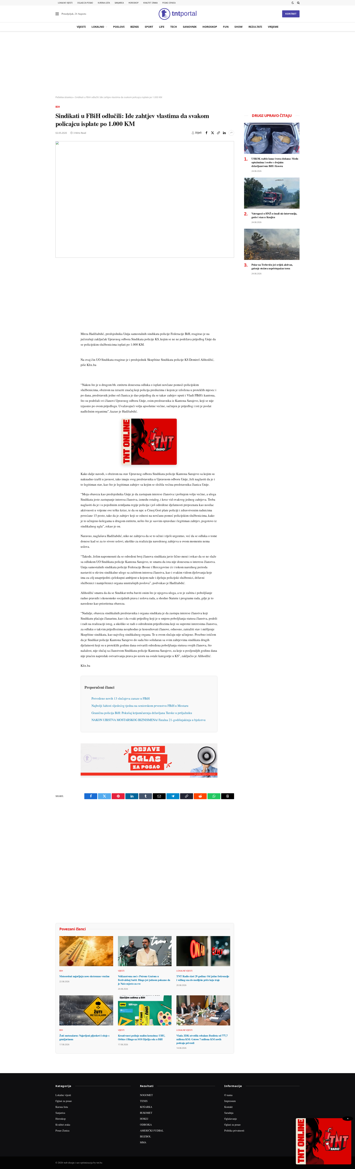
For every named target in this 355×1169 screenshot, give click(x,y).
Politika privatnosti (234, 1130)
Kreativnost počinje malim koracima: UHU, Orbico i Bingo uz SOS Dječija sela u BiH (141, 1037)
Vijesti (81, 26)
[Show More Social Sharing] (231, 133)
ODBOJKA (146, 1124)
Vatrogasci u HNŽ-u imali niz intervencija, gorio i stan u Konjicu (274, 215)
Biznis (134, 26)
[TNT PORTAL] (177, 14)
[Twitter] (58, 284)
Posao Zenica (168, 2)
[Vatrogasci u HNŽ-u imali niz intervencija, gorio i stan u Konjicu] (272, 193)
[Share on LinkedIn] (224, 133)
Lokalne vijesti (65, 2)
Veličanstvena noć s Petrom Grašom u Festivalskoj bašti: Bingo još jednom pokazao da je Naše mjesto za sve (144, 979)
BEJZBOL (145, 1136)
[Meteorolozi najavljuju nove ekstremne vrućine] (86, 951)
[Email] (58, 301)
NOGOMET (146, 1095)
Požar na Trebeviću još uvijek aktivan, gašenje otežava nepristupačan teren (272, 266)
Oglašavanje (230, 1118)
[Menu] (57, 14)
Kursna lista (104, 2)
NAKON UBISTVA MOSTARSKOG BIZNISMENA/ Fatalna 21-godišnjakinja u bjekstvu (149, 720)
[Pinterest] (58, 292)
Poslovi (118, 26)
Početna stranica (64, 97)
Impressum (230, 1101)
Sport (149, 26)
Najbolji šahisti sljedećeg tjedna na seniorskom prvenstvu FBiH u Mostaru (140, 705)
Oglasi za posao (85, 2)
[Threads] (58, 352)
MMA (143, 1142)
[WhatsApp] (58, 343)
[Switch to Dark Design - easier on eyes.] (293, 2)
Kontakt (290, 13)
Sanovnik (190, 26)
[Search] (298, 3)
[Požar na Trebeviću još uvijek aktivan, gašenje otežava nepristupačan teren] (272, 244)
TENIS (144, 1101)
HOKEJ (144, 1118)
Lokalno (98, 26)
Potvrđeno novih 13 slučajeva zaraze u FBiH (121, 698)
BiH (57, 106)
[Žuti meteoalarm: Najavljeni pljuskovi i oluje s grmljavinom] (86, 1010)
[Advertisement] (177, 64)
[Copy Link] (218, 133)
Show (238, 26)
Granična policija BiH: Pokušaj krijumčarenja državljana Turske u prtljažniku (142, 713)
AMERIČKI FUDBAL (152, 1130)
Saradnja (228, 1113)
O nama (228, 1095)
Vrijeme (273, 26)
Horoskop (133, 2)
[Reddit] (58, 326)
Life (161, 26)
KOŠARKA (146, 1107)
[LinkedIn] (58, 318)
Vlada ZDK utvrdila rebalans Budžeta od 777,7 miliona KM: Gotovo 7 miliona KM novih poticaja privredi (201, 1039)
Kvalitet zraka (150, 2)
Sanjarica (119, 2)
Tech (173, 26)
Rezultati (255, 26)
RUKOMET (146, 1113)
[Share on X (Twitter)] (212, 133)
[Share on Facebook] (206, 133)
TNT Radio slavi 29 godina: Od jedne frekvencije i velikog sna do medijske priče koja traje (202, 978)
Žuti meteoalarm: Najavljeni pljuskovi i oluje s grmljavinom (84, 1037)
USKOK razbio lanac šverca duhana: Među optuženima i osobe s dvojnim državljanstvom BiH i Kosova (274, 162)
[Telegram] (58, 335)
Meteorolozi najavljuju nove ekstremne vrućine (84, 976)
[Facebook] (58, 275)
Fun (226, 26)
